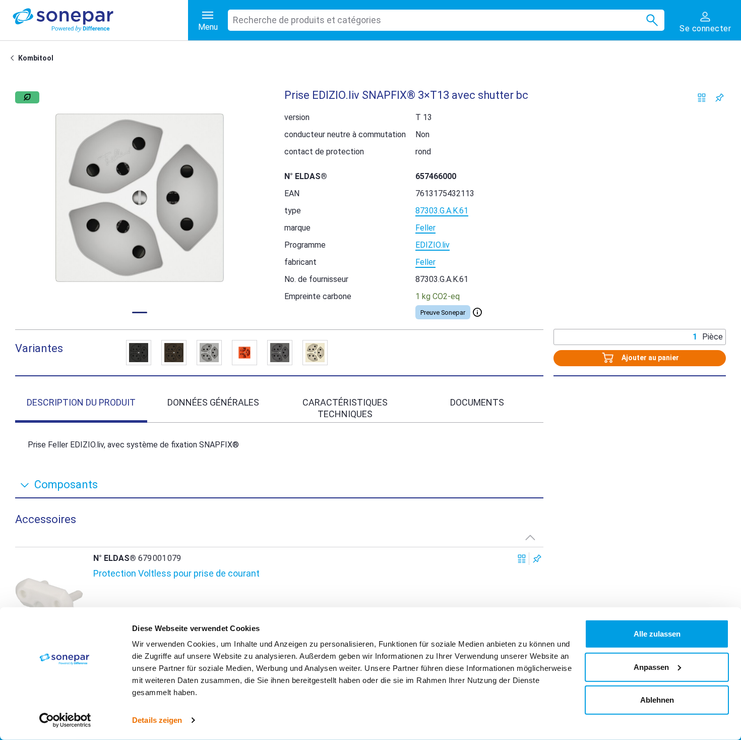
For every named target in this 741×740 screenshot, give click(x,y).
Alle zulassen (657, 634)
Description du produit (81, 402)
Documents (477, 402)
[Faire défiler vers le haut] (530, 537)
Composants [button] (66, 484)
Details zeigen (157, 720)
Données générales (213, 402)
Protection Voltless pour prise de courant (176, 573)
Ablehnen (657, 700)
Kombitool (35, 58)
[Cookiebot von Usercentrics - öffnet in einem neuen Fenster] (65, 720)
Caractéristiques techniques (345, 408)
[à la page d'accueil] (100, 20)
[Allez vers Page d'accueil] (14, 58)
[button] (139, 197)
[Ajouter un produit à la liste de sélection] (719, 97)
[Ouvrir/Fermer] (477, 312)
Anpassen (651, 666)
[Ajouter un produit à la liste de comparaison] (702, 97)
